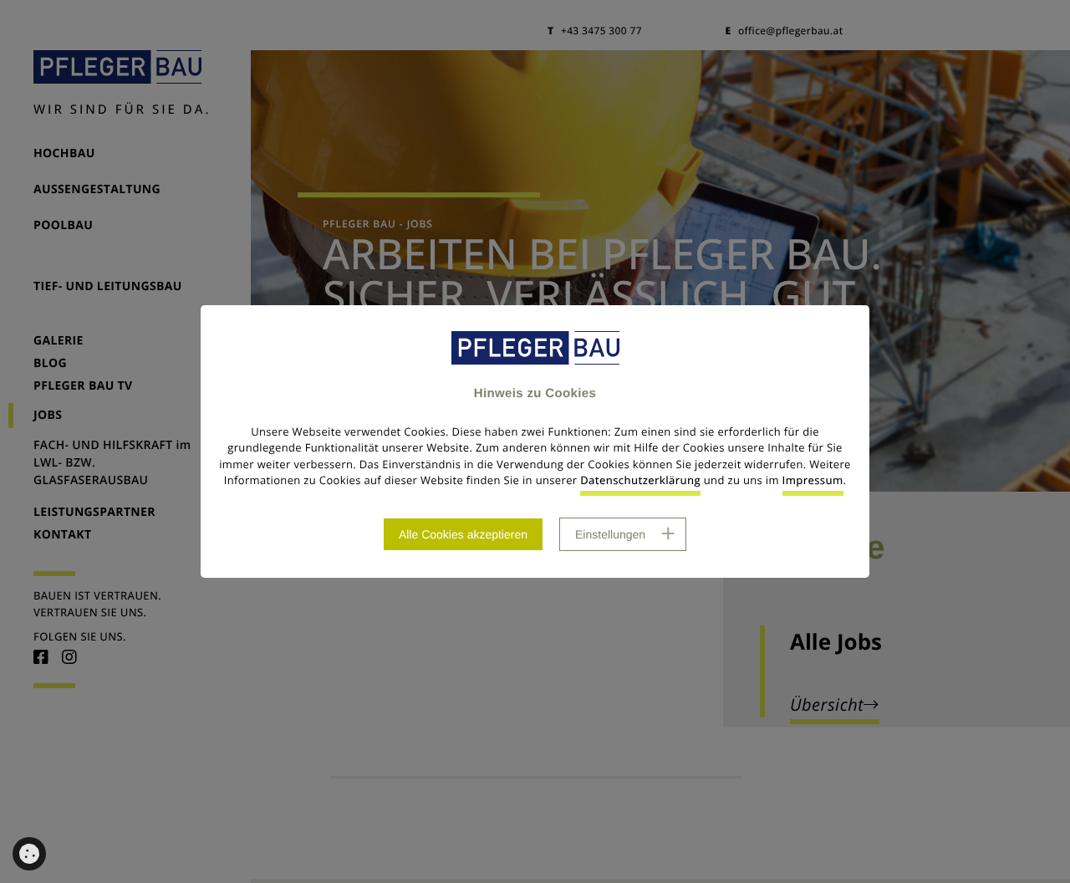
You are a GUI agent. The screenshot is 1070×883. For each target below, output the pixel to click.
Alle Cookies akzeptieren (463, 534)
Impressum (812, 479)
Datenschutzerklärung (640, 479)
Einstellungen (610, 534)
